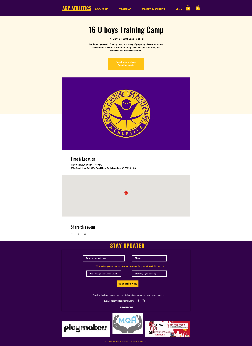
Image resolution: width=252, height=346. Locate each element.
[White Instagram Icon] (143, 300)
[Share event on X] (78, 234)
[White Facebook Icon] (138, 300)
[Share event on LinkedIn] (85, 234)
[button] (188, 7)
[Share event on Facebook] (72, 234)
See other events (126, 65)
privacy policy (157, 295)
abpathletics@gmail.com (122, 301)
